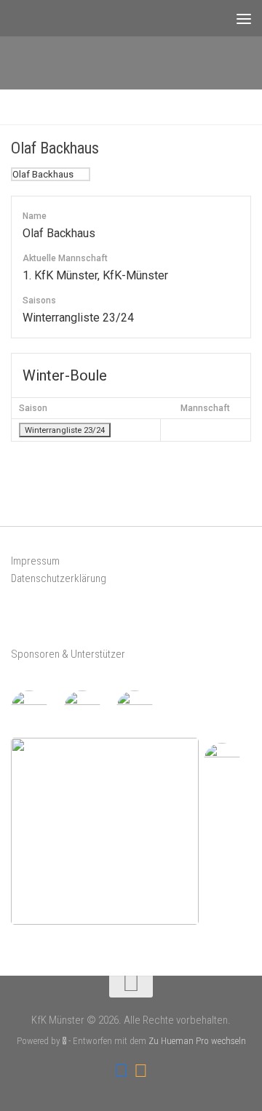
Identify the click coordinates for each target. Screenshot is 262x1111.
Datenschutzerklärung (58, 578)
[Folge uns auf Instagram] (141, 1071)
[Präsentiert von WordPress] (64, 1040)
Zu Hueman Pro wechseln (197, 1040)
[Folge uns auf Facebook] (121, 1071)
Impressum (35, 561)
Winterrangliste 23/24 (65, 430)
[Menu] (244, 18)
